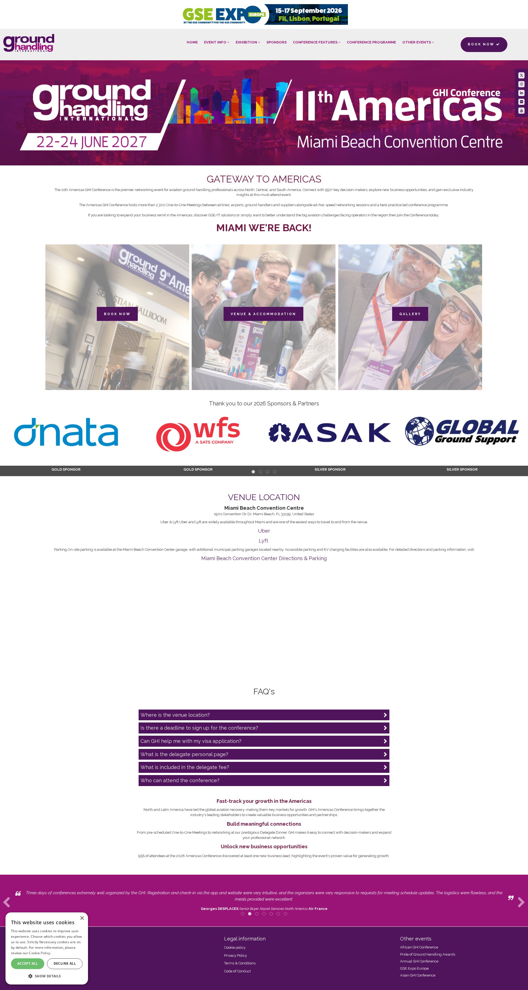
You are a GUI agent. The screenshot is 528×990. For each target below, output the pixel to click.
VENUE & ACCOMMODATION (263, 314)
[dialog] (47, 948)
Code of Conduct (237, 971)
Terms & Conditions (239, 963)
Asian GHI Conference (417, 975)
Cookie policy (235, 947)
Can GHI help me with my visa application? (191, 741)
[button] (46, 976)
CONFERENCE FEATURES (315, 42)
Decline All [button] (65, 963)
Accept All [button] (27, 963)
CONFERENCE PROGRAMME (371, 42)
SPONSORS (276, 42)
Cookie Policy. (40, 953)
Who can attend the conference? (180, 780)
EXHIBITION (247, 42)
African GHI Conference (419, 947)
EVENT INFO (215, 42)
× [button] (82, 918)
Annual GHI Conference (419, 961)
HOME (192, 42)
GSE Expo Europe (414, 968)
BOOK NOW (117, 314)
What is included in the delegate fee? (185, 767)
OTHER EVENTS (417, 42)
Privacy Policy (235, 955)
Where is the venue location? (175, 715)
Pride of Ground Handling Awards (427, 954)
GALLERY (410, 314)
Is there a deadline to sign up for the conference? (199, 728)
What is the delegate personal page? (184, 754)
